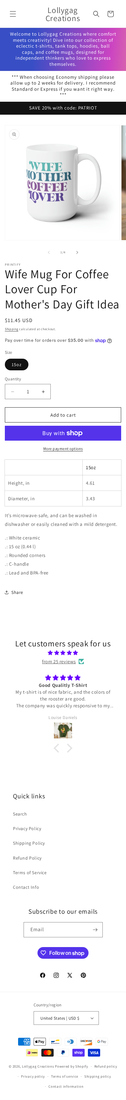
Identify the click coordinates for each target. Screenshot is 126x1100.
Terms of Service (30, 872)
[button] (13, 14)
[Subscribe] (95, 929)
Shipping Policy (29, 843)
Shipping (11, 329)
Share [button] (17, 592)
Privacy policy (33, 1076)
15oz (17, 364)
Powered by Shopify (71, 1066)
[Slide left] (49, 252)
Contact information (65, 1086)
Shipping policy (97, 1076)
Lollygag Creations (38, 1066)
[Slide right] (77, 252)
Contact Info (26, 887)
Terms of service (64, 1076)
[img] (63, 652)
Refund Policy (27, 858)
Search (20, 814)
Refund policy (105, 1066)
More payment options (63, 448)
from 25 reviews (59, 661)
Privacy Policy (27, 828)
